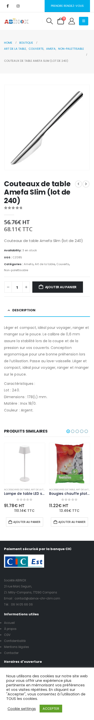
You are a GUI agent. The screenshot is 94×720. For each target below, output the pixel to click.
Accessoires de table (17, 489)
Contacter (11, 653)
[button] (49, 21)
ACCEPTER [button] (51, 708)
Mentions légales (16, 647)
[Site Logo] (16, 21)
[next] (85, 184)
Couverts (62, 264)
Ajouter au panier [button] (26, 522)
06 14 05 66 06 (22, 605)
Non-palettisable (16, 270)
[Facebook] (7, 6)
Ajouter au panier (61, 287)
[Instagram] (18, 6)
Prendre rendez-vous (67, 6)
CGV (7, 635)
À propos (10, 629)
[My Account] (71, 21)
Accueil (9, 623)
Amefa (28, 264)
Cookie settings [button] (22, 708)
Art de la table (45, 264)
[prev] (78, 184)
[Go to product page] (24, 463)
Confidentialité (15, 641)
